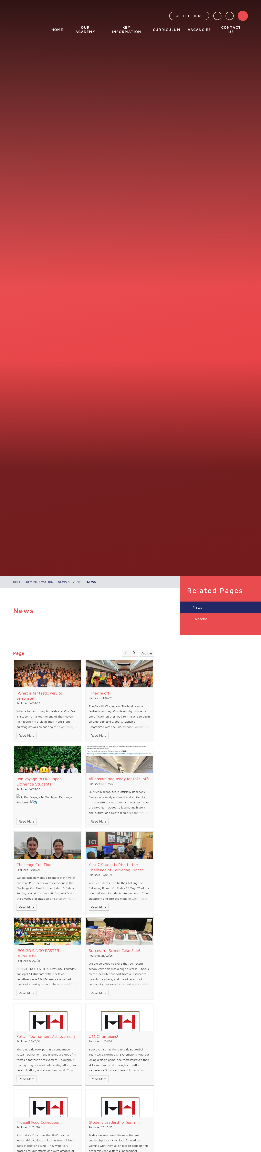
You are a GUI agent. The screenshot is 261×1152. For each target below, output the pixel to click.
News (91, 582)
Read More (26, 735)
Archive (146, 653)
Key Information (39, 582)
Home (17, 582)
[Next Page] (134, 653)
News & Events (70, 582)
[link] (126, 653)
